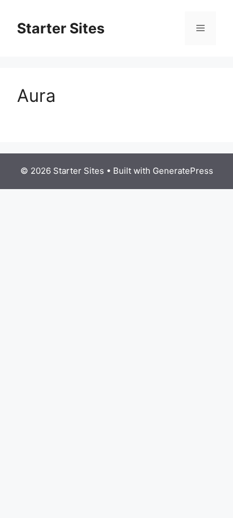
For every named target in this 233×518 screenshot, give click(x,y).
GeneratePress (183, 170)
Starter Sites (61, 28)
